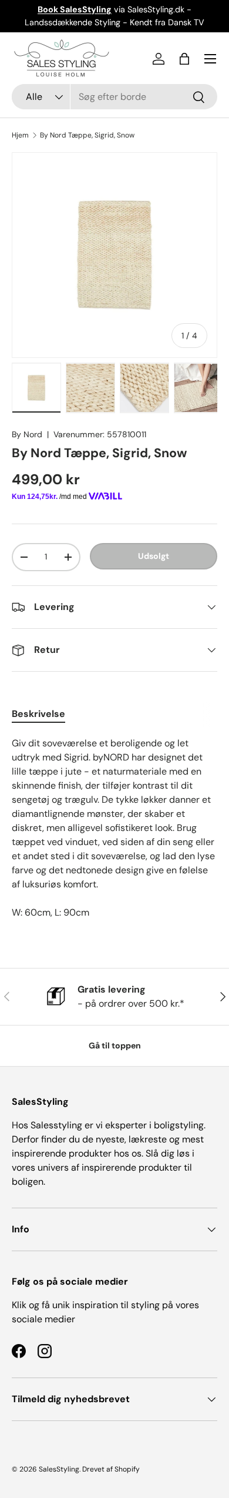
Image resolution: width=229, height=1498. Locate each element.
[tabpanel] (114, 828)
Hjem (20, 135)
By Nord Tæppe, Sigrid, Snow (87, 135)
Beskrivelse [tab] (38, 714)
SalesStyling (59, 1469)
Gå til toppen (115, 1045)
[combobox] (114, 96)
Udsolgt (153, 556)
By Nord (27, 434)
